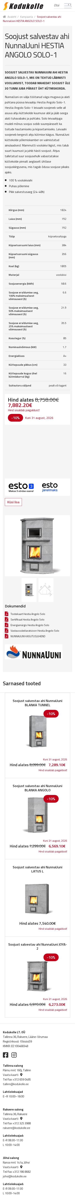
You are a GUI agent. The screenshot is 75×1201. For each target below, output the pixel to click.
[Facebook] (5, 1055)
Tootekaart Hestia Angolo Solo (28, 614)
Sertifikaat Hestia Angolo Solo (27, 619)
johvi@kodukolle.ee (15, 1176)
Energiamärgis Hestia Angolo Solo (30, 625)
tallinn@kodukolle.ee (16, 1084)
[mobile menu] (67, 6)
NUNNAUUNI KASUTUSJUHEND (28, 636)
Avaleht (12, 17)
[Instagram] (14, 1055)
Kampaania (26, 17)
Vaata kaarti (10, 1075)
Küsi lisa (13, 502)
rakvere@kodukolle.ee (16, 1128)
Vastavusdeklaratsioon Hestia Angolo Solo (35, 631)
